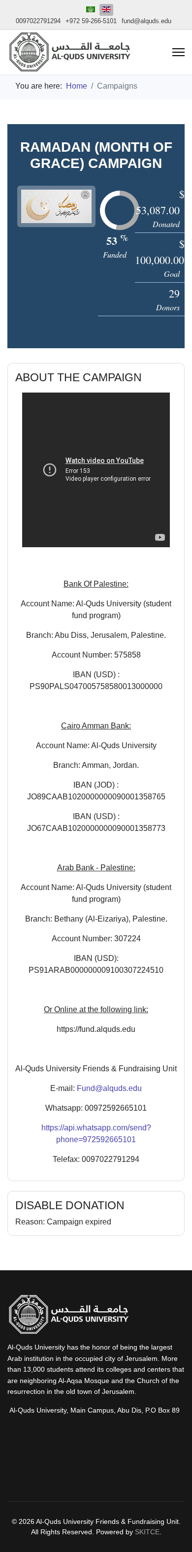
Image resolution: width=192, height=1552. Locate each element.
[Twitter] (140, 1464)
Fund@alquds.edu (109, 1088)
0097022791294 (38, 21)
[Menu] (178, 52)
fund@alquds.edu (146, 21)
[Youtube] (51, 1464)
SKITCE (147, 1532)
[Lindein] (110, 1464)
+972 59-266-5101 (91, 21)
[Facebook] (81, 1464)
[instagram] (22, 1464)
